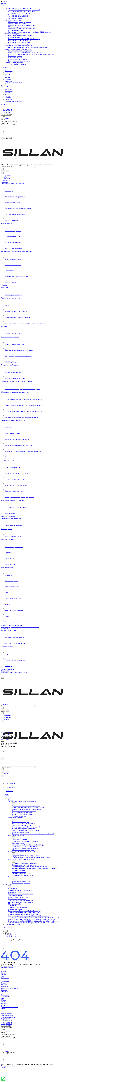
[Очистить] (35, 167)
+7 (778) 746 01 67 (6, 109)
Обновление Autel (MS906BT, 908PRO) (21, 35)
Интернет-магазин (7, 967)
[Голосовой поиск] (3, 171)
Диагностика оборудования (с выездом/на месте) (24, 10)
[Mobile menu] (2, 721)
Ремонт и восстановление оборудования (18, 49)
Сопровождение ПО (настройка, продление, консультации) (27, 47)
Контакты (4, 990)
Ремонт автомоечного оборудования (20, 51)
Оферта (3, 1067)
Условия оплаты (6, 1012)
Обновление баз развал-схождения (19, 44)
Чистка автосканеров (15, 18)
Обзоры (7, 76)
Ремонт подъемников (15, 57)
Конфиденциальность (8, 1066)
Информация (5, 991)
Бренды (3, 974)
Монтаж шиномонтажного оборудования (21, 28)
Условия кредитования (8, 1017)
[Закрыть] (2, 776)
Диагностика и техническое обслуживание (19, 8)
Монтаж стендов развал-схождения (19, 27)
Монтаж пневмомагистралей (17, 23)
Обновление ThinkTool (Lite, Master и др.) (21, 42)
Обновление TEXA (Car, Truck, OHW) (20, 40)
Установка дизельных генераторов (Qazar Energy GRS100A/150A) (29, 32)
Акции (3, 973)
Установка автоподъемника (17, 64)
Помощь (3, 1008)
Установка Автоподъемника (14, 62)
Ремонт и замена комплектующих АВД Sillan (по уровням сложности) (31, 54)
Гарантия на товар (7, 1015)
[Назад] (9, 798)
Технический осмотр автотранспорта (20, 13)
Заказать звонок (6, 114)
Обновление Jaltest (14, 37)
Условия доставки (6, 1013)
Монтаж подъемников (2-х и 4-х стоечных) (22, 25)
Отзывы (7, 77)
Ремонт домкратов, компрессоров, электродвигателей (25, 52)
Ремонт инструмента (15, 56)
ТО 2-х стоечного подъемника (18, 15)
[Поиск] (2, 758)
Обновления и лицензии (13, 34)
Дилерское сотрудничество (13, 83)
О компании (8, 71)
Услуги (3, 976)
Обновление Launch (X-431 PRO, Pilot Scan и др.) (24, 39)
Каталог (3, 971)
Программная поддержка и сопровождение (19, 45)
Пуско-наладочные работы (17, 30)
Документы (8, 81)
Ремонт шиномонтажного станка (19, 61)
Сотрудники (8, 72)
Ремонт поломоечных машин (17, 59)
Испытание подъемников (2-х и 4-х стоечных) (23, 11)
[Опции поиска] (2, 169)
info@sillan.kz (5, 118)
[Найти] (7, 171)
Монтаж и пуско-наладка (13, 20)
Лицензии (8, 79)
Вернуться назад (6, 966)
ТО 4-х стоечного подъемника (18, 17)
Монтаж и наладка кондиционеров (19, 22)
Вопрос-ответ (5, 1019)
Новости (7, 74)
